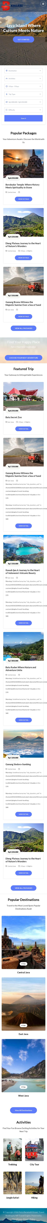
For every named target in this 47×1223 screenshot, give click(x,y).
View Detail (23, 429)
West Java (23, 1095)
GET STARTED (23, 39)
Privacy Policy (29, 1219)
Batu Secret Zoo (14, 417)
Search (23, 118)
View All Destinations (23, 1110)
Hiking (34, 1197)
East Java (10, 310)
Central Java (11, 192)
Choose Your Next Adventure (23, 358)
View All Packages (23, 328)
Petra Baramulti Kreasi (28, 1212)
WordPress (17, 1219)
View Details (23, 199)
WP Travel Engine (23, 1215)
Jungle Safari (12, 1197)
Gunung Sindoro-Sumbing (18, 764)
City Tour (34, 1164)
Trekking (12, 1164)
